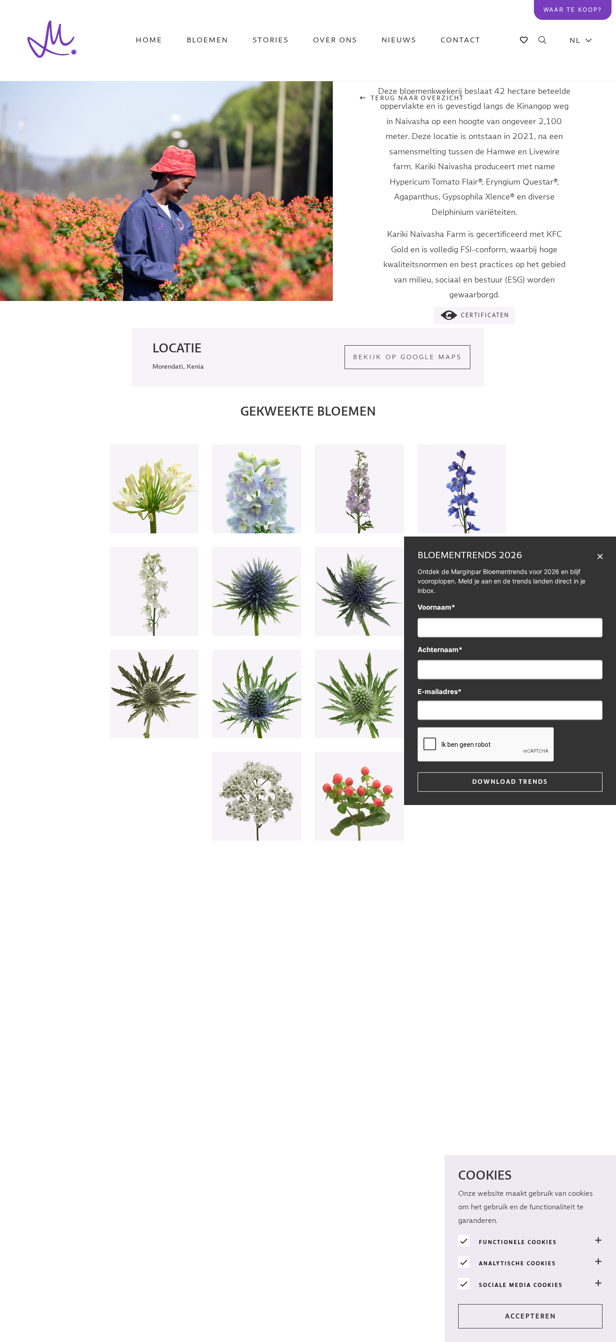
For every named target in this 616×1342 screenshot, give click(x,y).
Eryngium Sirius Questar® (359, 711)
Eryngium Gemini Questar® (154, 711)
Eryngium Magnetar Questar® (257, 609)
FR (581, 176)
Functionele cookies (518, 1242)
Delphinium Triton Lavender (359, 507)
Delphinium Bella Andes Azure (461, 507)
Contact (461, 40)
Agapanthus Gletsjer (154, 507)
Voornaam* (436, 607)
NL (575, 40)
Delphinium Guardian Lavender (256, 507)
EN (581, 63)
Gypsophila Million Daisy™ (257, 814)
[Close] (600, 556)
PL (581, 108)
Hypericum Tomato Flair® (359, 814)
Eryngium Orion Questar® (257, 711)
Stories (271, 40)
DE (581, 86)
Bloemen (207, 40)
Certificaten (485, 316)
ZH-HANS (581, 131)
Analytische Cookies (517, 1263)
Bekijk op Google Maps (407, 357)
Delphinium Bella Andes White (154, 609)
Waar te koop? (572, 9)
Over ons (335, 40)
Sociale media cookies (521, 1285)
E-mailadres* (439, 691)
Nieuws (399, 40)
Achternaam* (440, 649)
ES (581, 153)
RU (581, 199)
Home (149, 40)
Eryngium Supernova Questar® (359, 609)
